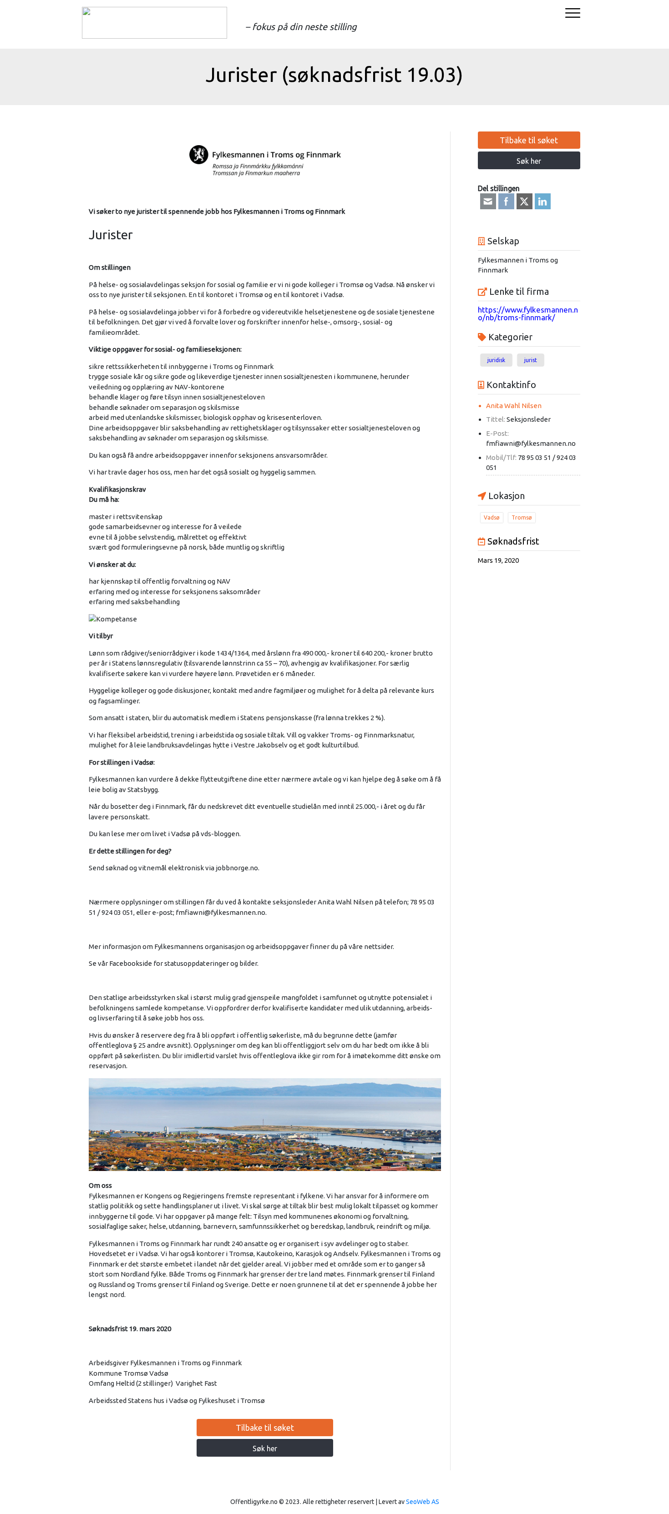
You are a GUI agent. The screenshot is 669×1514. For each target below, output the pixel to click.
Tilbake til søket (265, 1427)
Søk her (265, 1448)
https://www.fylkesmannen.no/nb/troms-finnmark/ (528, 313)
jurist (530, 360)
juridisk (496, 360)
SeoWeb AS (422, 1501)
